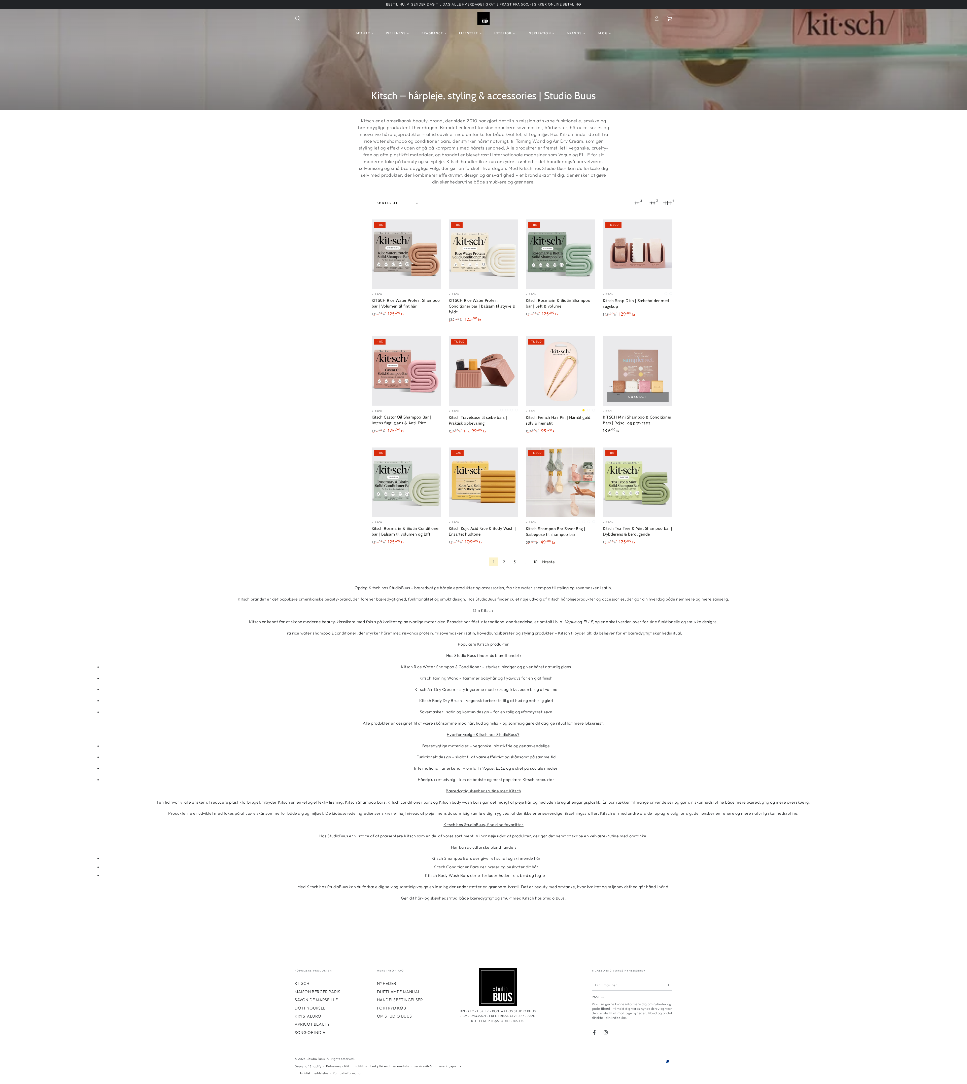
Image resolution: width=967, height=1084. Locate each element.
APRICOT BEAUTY (312, 1024)
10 (536, 561)
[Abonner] (669, 984)
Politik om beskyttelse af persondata (382, 1066)
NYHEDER (386, 983)
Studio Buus (316, 1059)
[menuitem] (365, 33)
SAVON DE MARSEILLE (316, 999)
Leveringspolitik (450, 1066)
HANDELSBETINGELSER (400, 999)
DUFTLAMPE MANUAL (399, 991)
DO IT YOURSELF (311, 1008)
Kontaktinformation (348, 1073)
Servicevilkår (423, 1066)
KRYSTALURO (308, 1016)
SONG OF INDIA (310, 1032)
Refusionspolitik (338, 1066)
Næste (548, 561)
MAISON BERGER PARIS (317, 991)
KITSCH (302, 983)
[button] (297, 18)
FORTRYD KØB (391, 1008)
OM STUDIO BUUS (394, 1016)
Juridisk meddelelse (313, 1073)
